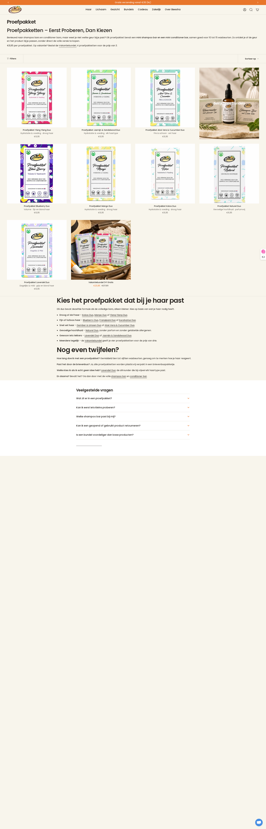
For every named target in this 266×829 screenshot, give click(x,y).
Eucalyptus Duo (127, 320)
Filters (13, 58)
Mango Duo (100, 315)
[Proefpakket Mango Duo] (101, 173)
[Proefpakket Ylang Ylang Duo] (37, 97)
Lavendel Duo (92, 335)
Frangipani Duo (107, 320)
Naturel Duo (91, 330)
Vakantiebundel (93, 340)
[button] (89, 10)
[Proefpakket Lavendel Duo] (37, 250)
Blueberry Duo (90, 320)
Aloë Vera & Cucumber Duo (120, 325)
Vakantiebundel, (67, 45)
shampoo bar (118, 376)
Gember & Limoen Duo (89, 325)
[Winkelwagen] (257, 9)
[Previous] (8, 2)
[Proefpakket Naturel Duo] (229, 173)
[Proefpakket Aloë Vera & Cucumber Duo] (165, 97)
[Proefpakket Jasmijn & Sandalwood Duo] (101, 97)
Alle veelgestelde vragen (89, 444)
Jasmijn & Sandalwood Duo (116, 335)
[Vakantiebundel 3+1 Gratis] (101, 250)
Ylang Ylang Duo (118, 315)
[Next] (258, 2)
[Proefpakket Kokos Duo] (165, 173)
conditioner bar (138, 376)
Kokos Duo (87, 315)
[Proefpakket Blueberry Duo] (37, 173)
